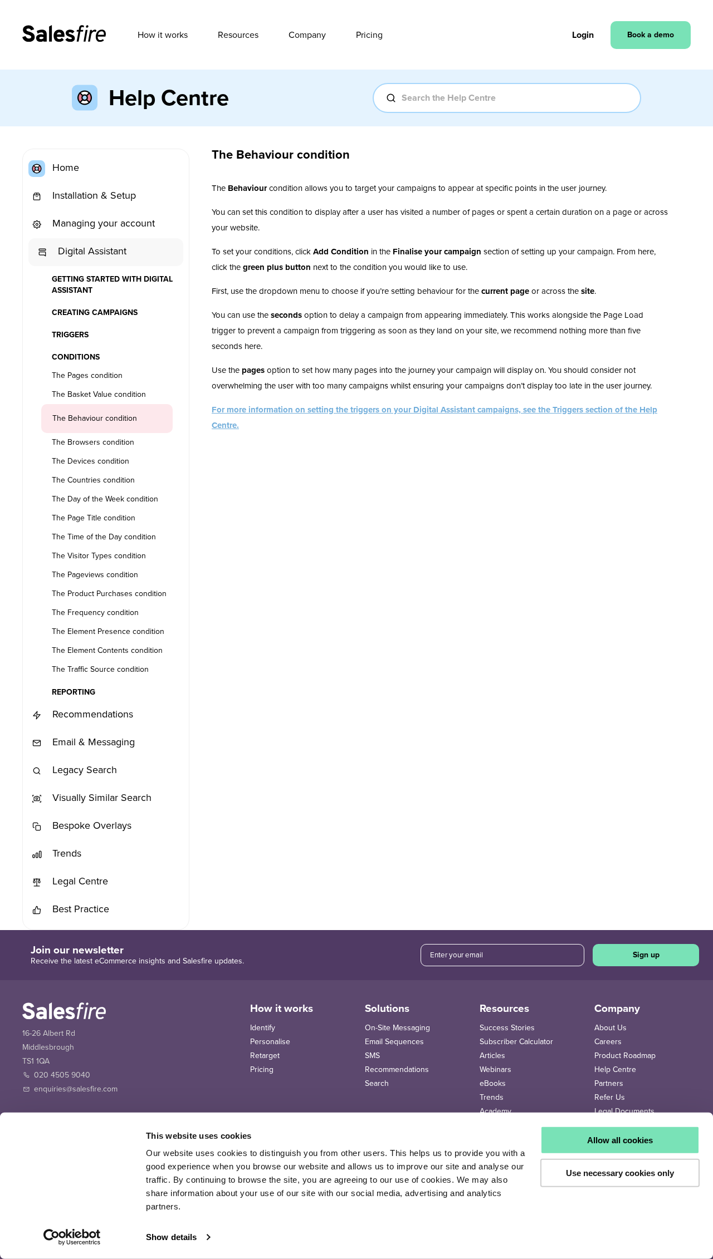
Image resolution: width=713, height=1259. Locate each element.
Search (377, 1083)
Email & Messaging (92, 742)
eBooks (493, 1083)
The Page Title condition (93, 518)
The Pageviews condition (95, 574)
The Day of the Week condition (105, 499)
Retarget (265, 1055)
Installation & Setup (93, 195)
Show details (171, 1237)
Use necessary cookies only (620, 1172)
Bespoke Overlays (90, 825)
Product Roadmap (625, 1055)
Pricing (369, 35)
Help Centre (615, 1069)
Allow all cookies (620, 1140)
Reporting (73, 692)
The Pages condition (87, 375)
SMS (372, 1055)
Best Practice (79, 909)
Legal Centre (79, 881)
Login (583, 35)
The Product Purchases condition (109, 593)
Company (307, 35)
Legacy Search (83, 770)
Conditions (76, 357)
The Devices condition (90, 461)
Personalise (270, 1041)
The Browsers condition (93, 442)
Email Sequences (394, 1041)
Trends (65, 853)
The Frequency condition (95, 612)
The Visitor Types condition (99, 555)
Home (64, 167)
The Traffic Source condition (100, 669)
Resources (238, 35)
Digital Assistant (90, 251)
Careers (608, 1041)
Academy (495, 1111)
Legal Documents (624, 1111)
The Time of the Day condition (104, 537)
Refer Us (609, 1097)
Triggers (70, 335)
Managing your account (102, 223)
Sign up (646, 955)
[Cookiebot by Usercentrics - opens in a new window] (72, 1237)
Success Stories (507, 1027)
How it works (163, 35)
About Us (610, 1027)
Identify (262, 1027)
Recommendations (91, 714)
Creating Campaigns (95, 312)
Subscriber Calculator (516, 1041)
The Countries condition (93, 480)
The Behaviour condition (94, 418)
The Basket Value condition (99, 394)
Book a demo (650, 35)
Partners (608, 1083)
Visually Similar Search (101, 797)
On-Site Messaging (397, 1027)
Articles (492, 1055)
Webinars (495, 1069)
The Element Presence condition (108, 631)
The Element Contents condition (107, 650)
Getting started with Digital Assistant (112, 284)
